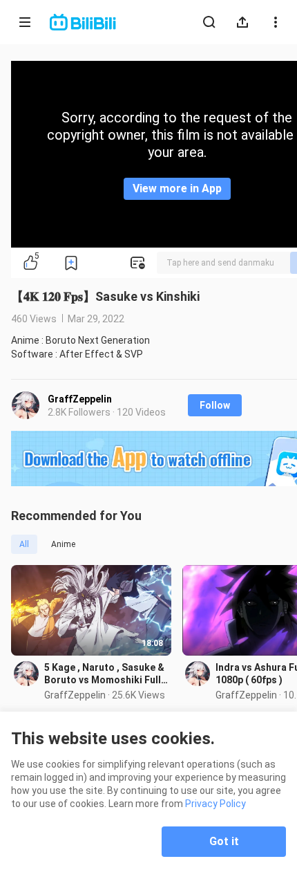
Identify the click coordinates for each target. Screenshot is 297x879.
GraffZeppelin (80, 399)
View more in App (177, 188)
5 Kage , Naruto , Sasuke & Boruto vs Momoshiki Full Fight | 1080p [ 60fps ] (104, 674)
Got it (224, 841)
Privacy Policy (215, 803)
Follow (215, 405)
